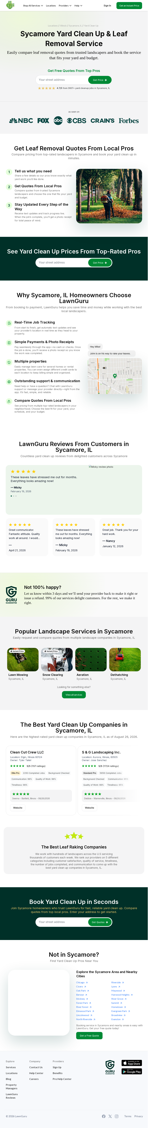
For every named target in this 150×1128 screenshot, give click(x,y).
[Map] (39, 1003)
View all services (74, 694)
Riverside (116, 982)
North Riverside (84, 1019)
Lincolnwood (82, 1015)
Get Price (98, 80)
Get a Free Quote (89, 1035)
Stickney (80, 998)
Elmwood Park (83, 1011)
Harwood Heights (120, 994)
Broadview (116, 1015)
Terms (127, 1116)
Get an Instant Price (129, 5)
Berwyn (80, 994)
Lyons (114, 986)
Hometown (117, 1006)
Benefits (57, 1073)
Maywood (116, 990)
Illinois (63, 25)
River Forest (82, 1006)
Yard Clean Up (91, 25)
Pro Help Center (62, 1078)
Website (17, 807)
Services (11, 1067)
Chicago (80, 982)
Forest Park (82, 1002)
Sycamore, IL (75, 25)
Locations (53, 25)
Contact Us (35, 1067)
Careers (34, 1078)
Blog (8, 1078)
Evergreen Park (119, 1011)
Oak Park (81, 990)
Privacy (138, 1116)
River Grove (117, 998)
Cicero (79, 986)
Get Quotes (98, 922)
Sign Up (57, 1067)
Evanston (116, 1019)
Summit (115, 1002)
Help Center (36, 1073)
